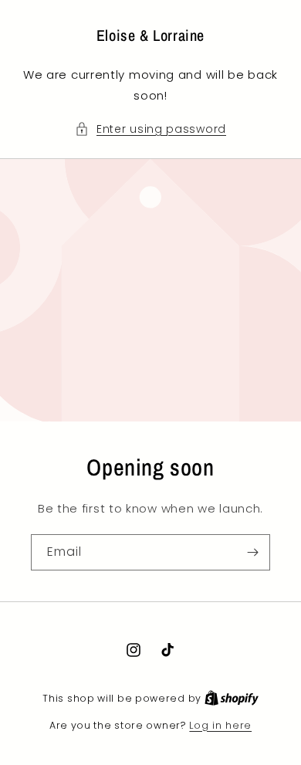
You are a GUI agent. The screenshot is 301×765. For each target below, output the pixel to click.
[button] (150, 129)
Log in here (220, 725)
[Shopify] (232, 698)
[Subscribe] (252, 552)
